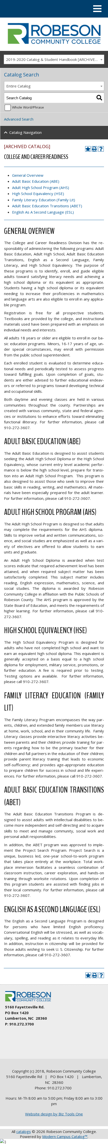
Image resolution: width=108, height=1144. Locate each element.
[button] (97, 9)
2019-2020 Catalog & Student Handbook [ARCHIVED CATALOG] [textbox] (55, 59)
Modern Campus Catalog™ (64, 1136)
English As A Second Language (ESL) (43, 212)
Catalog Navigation (25, 132)
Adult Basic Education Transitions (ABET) (47, 205)
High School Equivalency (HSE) (38, 193)
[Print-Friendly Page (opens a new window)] (94, 149)
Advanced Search (18, 119)
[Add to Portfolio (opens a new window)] (88, 149)
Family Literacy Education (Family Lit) (43, 199)
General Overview (27, 175)
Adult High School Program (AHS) (40, 187)
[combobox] (54, 59)
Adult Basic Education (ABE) (35, 181)
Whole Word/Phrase (28, 107)
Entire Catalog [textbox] (18, 85)
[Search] (99, 97)
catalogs (23, 1131)
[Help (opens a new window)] (101, 149)
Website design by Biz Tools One (54, 1113)
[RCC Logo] (30, 1001)
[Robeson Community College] (54, 45)
